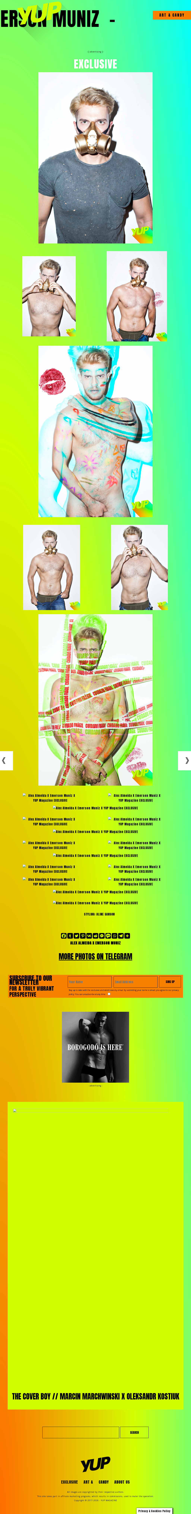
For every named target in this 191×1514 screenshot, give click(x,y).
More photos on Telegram (95, 956)
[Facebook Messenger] (102, 936)
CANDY (177, 15)
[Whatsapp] (114, 936)
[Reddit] (95, 936)
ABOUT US (122, 1482)
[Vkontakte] (89, 936)
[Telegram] (121, 936)
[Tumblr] (70, 936)
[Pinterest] (83, 936)
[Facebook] (64, 936)
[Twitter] (76, 936)
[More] (127, 936)
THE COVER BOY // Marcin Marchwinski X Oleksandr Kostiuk (95, 1396)
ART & (165, 15)
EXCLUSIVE (69, 1482)
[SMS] (108, 936)
